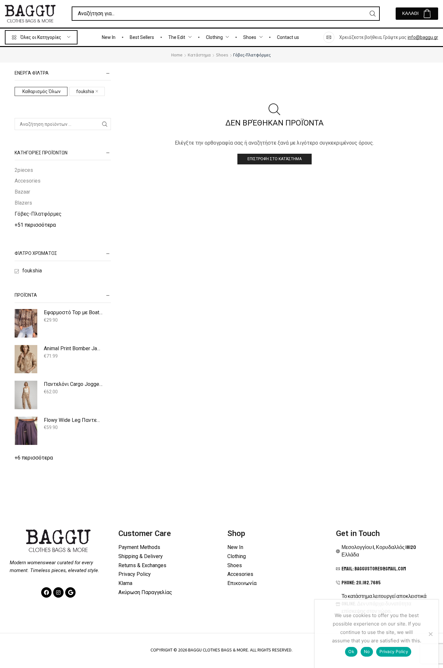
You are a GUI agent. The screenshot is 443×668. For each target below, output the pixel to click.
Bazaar (22, 192)
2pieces (24, 170)
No (367, 651)
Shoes (222, 55)
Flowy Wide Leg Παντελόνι (73, 420)
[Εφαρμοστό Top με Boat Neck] (26, 323)
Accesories (28, 181)
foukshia (85, 91)
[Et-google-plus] (70, 592)
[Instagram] (58, 592)
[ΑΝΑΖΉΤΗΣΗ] (105, 124)
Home (177, 55)
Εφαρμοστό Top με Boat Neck (73, 312)
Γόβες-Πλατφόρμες (38, 214)
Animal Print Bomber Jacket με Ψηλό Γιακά (73, 348)
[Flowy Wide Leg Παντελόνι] (26, 431)
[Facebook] (46, 592)
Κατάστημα (199, 55)
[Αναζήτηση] (372, 13)
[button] (417, 13)
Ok (351, 651)
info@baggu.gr (423, 37)
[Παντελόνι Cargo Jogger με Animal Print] (26, 395)
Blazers (23, 203)
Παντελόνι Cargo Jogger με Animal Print (73, 384)
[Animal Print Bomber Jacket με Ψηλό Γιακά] (26, 359)
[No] (430, 634)
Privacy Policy (393, 651)
